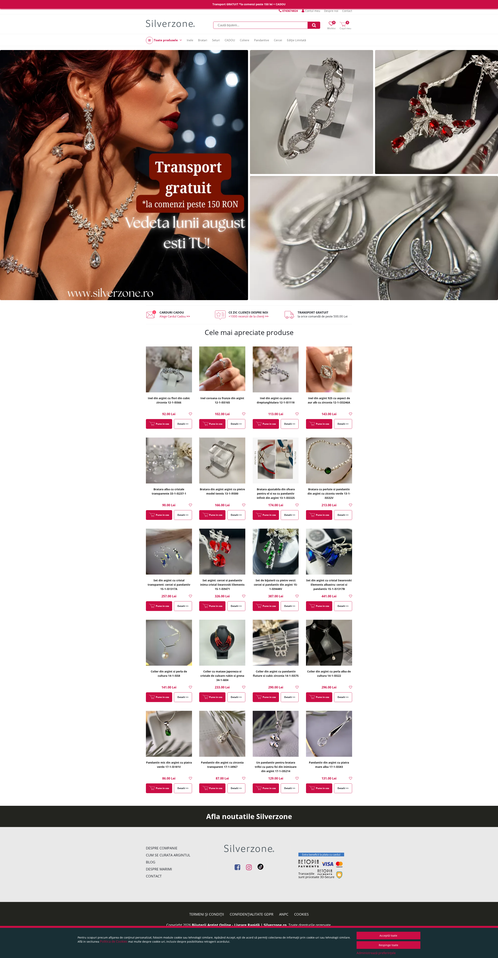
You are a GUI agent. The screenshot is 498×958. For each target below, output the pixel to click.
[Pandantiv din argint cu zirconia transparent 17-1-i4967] (222, 734)
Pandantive (261, 40)
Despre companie (161, 848)
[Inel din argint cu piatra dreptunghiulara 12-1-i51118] (276, 369)
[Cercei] (374, 238)
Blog (150, 862)
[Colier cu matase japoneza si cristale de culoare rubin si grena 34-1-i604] (222, 643)
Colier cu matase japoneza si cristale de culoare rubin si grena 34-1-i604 (222, 676)
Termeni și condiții (206, 914)
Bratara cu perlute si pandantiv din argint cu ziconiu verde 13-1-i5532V (329, 493)
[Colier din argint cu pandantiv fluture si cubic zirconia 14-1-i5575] (276, 643)
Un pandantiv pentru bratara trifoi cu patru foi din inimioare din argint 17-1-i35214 (275, 767)
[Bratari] (311, 112)
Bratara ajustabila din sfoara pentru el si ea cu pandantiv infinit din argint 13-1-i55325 (276, 493)
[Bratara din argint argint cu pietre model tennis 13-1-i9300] (222, 461)
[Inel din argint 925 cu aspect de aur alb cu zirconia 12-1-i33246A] (329, 369)
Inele (190, 40)
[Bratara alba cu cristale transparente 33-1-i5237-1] (169, 461)
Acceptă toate (388, 935)
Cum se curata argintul (168, 855)
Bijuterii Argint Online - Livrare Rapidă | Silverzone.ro (239, 925)
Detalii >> (183, 423)
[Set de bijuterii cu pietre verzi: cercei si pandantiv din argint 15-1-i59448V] (276, 552)
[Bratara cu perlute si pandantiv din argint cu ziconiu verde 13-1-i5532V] (329, 461)
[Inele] (124, 175)
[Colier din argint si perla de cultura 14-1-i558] (169, 643)
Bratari (202, 40)
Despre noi (331, 11)
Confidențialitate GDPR (251, 914)
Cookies (301, 914)
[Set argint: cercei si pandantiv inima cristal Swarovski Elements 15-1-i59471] (222, 552)
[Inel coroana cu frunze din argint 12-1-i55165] (222, 369)
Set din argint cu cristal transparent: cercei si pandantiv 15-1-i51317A (169, 584)
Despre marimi (159, 869)
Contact (347, 11)
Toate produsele (166, 40)
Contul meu (312, 11)
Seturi (216, 40)
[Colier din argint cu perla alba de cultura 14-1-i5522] (329, 643)
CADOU (230, 40)
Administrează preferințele (376, 953)
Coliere (244, 40)
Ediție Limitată (296, 40)
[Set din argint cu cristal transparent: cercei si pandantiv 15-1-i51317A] (169, 552)
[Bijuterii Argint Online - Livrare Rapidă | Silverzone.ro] (170, 23)
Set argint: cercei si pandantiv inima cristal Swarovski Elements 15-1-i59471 (222, 584)
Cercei (278, 40)
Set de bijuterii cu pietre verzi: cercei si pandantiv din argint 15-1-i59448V (276, 584)
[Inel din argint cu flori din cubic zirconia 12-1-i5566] (169, 369)
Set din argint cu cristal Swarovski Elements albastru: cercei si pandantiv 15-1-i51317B (329, 584)
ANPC (283, 914)
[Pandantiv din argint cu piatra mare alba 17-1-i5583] (329, 734)
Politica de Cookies (113, 941)
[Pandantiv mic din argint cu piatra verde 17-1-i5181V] (169, 734)
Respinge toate (388, 945)
